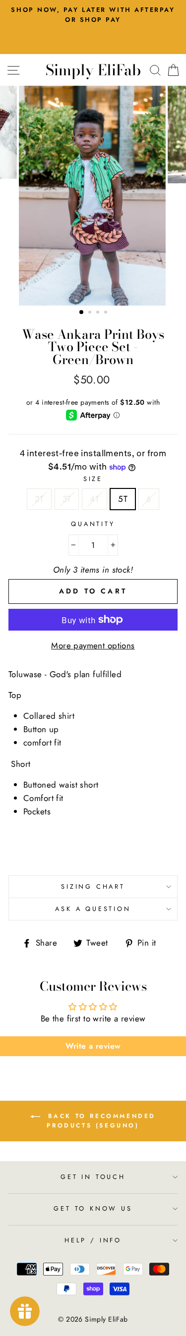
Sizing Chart (93, 886)
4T (94, 499)
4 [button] (106, 313)
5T (122, 499)
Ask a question (93, 908)
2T (39, 499)
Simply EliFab (93, 69)
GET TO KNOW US (93, 1208)
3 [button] (98, 313)
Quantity (93, 524)
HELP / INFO (93, 1240)
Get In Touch (93, 1176)
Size (93, 478)
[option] (93, 196)
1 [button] (81, 312)
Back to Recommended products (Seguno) (100, 1120)
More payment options (93, 645)
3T (66, 499)
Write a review (93, 1046)
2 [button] (90, 313)
